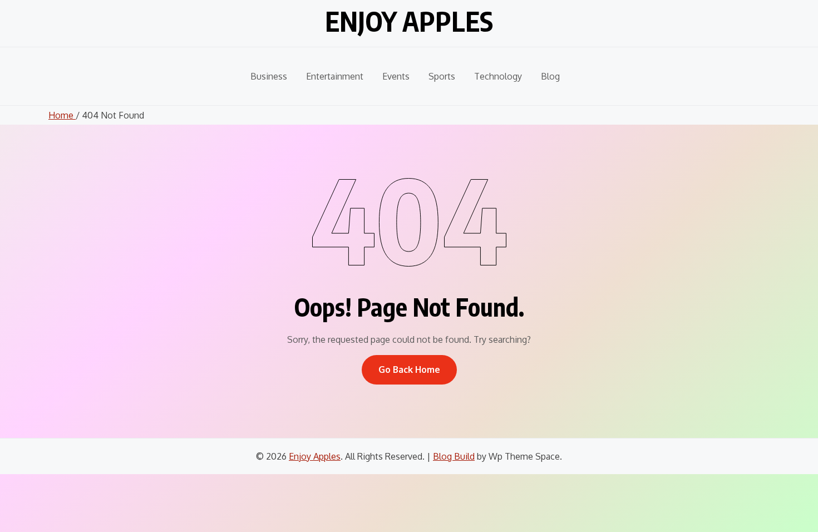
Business (268, 76)
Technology (498, 76)
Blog (550, 76)
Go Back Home (409, 369)
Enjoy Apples (409, 21)
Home (62, 115)
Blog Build (454, 456)
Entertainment (334, 76)
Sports (441, 76)
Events (396, 76)
